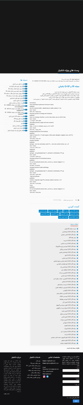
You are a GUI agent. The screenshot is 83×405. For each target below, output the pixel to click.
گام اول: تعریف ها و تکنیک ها (16, 86)
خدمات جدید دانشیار (18, 128)
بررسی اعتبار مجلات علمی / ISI (33, 366)
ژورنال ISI (60, 211)
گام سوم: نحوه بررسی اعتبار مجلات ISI (14, 91)
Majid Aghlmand (47, 374)
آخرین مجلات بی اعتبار (18, 126)
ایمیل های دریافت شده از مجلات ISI (15, 96)
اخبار (22, 123)
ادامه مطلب (6, 394)
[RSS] (24, 84)
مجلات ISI (66, 211)
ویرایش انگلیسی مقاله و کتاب (33, 377)
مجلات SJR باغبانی (45, 214)
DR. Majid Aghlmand (74, 79)
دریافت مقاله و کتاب (35, 373)
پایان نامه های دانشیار (18, 101)
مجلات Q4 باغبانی (55, 214)
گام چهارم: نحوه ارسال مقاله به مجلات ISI (13, 93)
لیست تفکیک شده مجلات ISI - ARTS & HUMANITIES (14, 109)
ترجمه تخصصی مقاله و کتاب (33, 375)
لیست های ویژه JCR (18, 119)
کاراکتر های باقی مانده (74, 398)
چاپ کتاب (38, 361)
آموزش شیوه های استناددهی (16, 98)
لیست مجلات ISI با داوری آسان (16, 116)
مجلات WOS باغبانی (74, 217)
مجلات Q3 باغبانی (65, 214)
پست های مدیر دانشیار (18, 84)
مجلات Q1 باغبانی (43, 211)
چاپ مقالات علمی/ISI (35, 363)
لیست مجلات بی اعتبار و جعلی (16, 103)
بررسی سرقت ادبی (36, 368)
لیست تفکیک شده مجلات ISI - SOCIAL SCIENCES (14, 113)
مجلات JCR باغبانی (74, 211)
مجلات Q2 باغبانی (74, 214)
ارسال (76, 401)
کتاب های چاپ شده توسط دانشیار (15, 130)
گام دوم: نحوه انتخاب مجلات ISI (15, 89)
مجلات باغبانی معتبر (63, 217)
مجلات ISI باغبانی (52, 211)
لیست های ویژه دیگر (18, 121)
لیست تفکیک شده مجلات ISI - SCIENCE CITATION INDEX (44, 81)
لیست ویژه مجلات (61, 81)
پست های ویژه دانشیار (71, 81)
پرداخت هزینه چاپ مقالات (34, 370)
